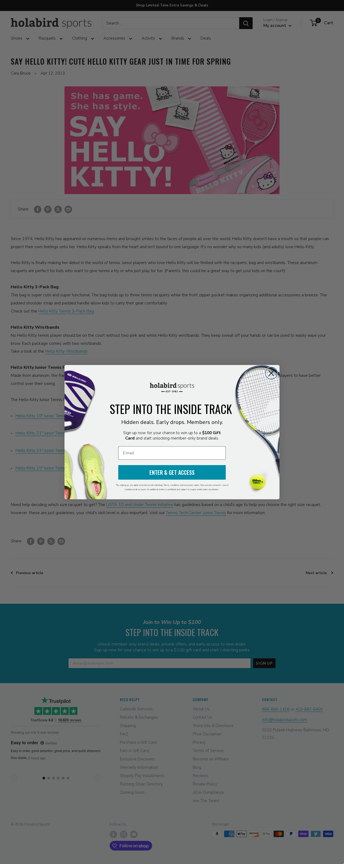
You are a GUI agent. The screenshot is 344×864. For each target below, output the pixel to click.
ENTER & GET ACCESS (172, 472)
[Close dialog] (271, 373)
